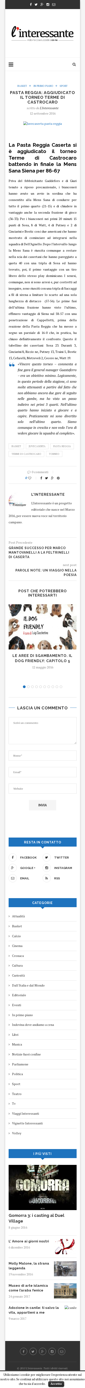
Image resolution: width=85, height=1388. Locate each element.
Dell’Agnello (33, 244)
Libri (15, 1034)
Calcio (16, 936)
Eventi (16, 1005)
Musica (17, 1044)
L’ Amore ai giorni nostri (29, 1241)
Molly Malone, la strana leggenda (29, 1265)
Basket (22, 86)
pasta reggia (62, 446)
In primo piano (43, 86)
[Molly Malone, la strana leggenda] (65, 1263)
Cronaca (18, 956)
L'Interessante (49, 108)
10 (61, 686)
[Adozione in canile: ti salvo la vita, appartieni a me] (71, 1307)
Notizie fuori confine (26, 1054)
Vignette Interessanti (27, 1123)
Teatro (17, 1094)
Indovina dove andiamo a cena (33, 1024)
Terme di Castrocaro (26, 454)
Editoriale (19, 995)
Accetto (56, 1384)
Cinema (17, 946)
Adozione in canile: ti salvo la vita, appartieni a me (34, 1310)
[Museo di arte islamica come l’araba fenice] (65, 1285)
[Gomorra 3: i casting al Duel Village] (43, 1167)
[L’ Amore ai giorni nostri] (65, 1241)
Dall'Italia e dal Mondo (28, 985)
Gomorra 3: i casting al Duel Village (36, 1218)
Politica (17, 1074)
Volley (16, 1133)
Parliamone (20, 1064)
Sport (64, 86)
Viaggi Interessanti (25, 1113)
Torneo (54, 454)
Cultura (17, 965)
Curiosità (18, 975)
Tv (14, 1103)
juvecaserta (37, 446)
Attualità (18, 916)
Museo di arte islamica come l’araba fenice (28, 1288)
